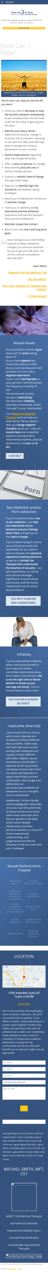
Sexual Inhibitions (15, 920)
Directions (24, 1003)
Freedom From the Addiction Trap (27, 272)
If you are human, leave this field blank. (14, 1118)
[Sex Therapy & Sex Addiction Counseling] (24, 15)
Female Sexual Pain (33, 908)
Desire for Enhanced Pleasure (33, 933)
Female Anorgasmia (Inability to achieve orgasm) (14, 907)
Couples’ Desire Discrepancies (33, 920)
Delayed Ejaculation (33, 895)
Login (20, 1269)
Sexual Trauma (15, 933)
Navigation (10, 2)
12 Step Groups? (37, 296)
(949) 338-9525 (24, 28)
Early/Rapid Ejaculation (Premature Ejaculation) (15, 895)
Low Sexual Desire (15, 882)
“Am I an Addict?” (37, 279)
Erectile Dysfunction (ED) (33, 882)
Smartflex (12, 1269)
